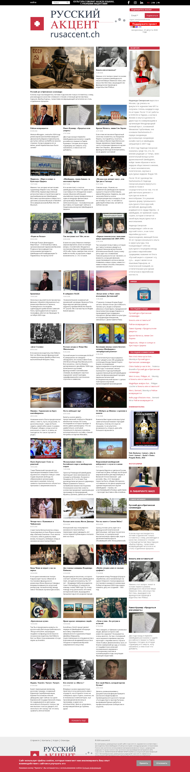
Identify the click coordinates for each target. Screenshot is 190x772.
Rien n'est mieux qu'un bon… (141, 356)
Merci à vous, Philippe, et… (140, 376)
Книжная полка (136, 407)
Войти (33, 2)
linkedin (141, 2)
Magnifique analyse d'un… (139, 383)
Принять (144, 763)
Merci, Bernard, (135, 390)
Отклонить (161, 763)
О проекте (35, 740)
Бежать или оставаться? (140, 320)
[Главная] (78, 23)
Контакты (46, 740)
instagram (135, 2)
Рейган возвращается (138, 324)
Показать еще (78, 720)
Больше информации (91, 768)
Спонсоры (65, 740)
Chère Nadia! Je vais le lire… (140, 366)
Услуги (55, 740)
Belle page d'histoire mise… (140, 397)
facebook (128, 2)
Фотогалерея (135, 464)
